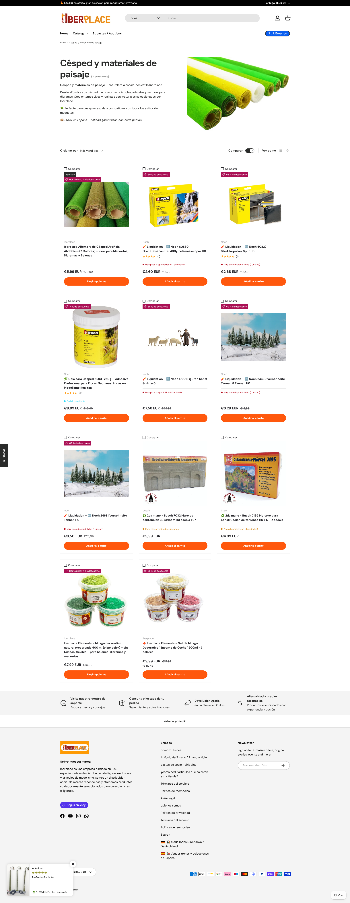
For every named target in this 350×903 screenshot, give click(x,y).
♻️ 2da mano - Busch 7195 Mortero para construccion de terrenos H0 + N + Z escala (252, 518)
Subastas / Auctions (107, 33)
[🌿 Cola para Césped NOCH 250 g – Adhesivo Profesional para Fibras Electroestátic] (96, 336)
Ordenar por (69, 150)
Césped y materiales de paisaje (85, 42)
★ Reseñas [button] (3, 455)
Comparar (235, 150)
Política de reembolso (175, 791)
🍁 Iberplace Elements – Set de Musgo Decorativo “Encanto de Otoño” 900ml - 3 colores (173, 647)
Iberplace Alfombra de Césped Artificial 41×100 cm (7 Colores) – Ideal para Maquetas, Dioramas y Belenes (96, 251)
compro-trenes (171, 750)
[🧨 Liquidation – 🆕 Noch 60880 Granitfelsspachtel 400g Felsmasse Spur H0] (175, 204)
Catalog (78, 33)
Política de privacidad (175, 813)
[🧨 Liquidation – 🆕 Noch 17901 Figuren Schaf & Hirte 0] (175, 336)
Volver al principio (175, 721)
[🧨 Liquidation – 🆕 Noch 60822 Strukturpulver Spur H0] (253, 204)
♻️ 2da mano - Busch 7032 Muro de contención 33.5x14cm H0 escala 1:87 (169, 518)
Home (64, 33)
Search (165, 835)
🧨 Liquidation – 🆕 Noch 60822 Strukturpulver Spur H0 (243, 249)
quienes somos (171, 805)
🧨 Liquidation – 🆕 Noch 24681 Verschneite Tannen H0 (95, 518)
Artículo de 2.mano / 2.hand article (184, 757)
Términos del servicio (175, 784)
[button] (288, 18)
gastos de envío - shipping (178, 765)
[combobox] (192, 18)
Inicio (63, 42)
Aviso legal (168, 798)
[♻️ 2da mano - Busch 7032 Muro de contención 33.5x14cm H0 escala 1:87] (175, 473)
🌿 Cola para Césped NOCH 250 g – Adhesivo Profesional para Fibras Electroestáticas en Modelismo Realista (96, 383)
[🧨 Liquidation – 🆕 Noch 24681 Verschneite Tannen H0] (96, 473)
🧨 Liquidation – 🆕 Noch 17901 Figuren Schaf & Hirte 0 (175, 381)
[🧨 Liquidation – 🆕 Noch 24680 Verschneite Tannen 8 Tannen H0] (253, 336)
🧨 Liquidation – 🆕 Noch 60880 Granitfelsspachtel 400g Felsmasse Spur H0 (174, 249)
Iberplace (74, 889)
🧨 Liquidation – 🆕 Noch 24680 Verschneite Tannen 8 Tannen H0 (253, 381)
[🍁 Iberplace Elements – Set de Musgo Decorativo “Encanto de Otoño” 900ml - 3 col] (175, 601)
